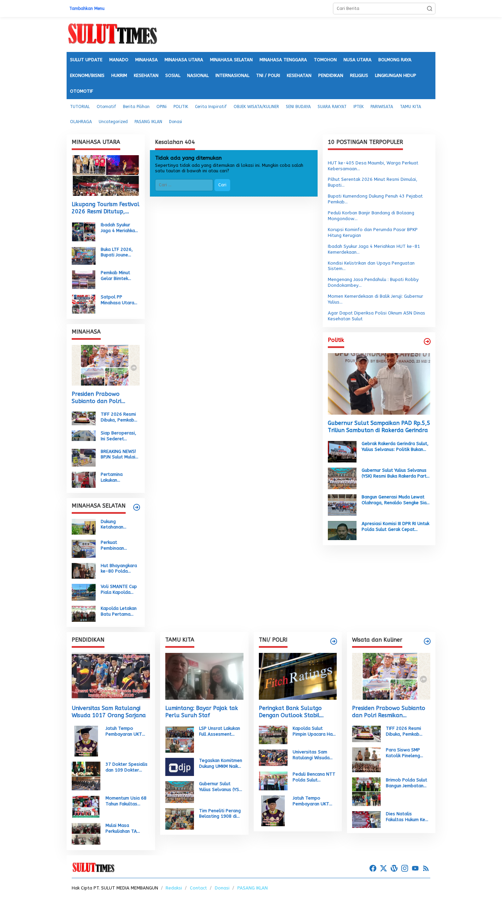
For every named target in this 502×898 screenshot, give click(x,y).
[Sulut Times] (112, 34)
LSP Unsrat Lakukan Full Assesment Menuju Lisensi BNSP (220, 731)
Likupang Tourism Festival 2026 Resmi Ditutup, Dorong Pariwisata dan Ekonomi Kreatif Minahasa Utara (105, 208)
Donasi (222, 887)
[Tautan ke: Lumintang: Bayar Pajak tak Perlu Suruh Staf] (204, 676)
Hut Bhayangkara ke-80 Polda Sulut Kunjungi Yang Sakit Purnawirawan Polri (119, 569)
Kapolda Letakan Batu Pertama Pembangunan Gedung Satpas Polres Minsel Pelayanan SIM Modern (119, 611)
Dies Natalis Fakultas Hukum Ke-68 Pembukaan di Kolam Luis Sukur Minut (407, 817)
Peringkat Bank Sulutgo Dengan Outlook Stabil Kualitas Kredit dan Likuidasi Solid (296, 712)
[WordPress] (394, 868)
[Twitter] (383, 868)
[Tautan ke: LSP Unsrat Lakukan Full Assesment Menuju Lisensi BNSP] (179, 738)
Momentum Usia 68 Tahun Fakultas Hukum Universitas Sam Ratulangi (126, 801)
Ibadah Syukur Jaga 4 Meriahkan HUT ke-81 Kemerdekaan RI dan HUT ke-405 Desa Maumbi (119, 228)
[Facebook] (372, 868)
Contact (198, 887)
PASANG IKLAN (252, 887)
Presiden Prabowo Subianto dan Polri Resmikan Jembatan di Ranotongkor (101, 398)
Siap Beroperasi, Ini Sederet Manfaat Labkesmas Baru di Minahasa (118, 436)
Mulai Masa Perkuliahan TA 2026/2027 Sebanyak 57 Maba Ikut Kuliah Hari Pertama (126, 828)
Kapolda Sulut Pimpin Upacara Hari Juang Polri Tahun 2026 (314, 731)
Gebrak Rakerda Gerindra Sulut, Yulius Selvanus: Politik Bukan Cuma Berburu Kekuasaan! (395, 447)
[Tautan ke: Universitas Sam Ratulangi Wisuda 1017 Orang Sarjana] (111, 676)
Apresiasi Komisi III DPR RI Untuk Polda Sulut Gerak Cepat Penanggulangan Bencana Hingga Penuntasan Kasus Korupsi (395, 527)
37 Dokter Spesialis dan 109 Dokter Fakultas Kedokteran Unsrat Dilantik (127, 767)
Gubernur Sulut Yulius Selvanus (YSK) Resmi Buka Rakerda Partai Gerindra (396, 473)
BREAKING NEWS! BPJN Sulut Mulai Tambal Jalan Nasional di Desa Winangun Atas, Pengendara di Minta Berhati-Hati (119, 454)
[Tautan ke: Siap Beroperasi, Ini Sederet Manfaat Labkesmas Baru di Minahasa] (84, 435)
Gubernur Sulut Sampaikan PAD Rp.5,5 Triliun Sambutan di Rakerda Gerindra (379, 426)
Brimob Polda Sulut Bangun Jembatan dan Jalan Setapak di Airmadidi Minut (406, 783)
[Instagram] (404, 868)
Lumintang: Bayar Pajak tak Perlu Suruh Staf (201, 712)
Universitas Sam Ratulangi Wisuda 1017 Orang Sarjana (109, 712)
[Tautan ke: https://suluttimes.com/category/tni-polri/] (334, 641)
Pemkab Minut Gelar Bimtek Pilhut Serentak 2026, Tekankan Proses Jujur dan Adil (118, 276)
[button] (429, 8)
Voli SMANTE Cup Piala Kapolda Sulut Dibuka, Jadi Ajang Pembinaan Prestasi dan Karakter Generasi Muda (120, 589)
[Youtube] (415, 868)
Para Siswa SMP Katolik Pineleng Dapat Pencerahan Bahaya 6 (405, 753)
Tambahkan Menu (86, 8)
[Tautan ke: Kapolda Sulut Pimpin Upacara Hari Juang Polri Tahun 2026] (273, 734)
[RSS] (425, 868)
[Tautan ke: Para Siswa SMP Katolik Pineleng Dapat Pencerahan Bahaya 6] (366, 759)
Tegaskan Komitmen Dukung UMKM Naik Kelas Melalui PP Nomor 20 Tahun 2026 (220, 763)
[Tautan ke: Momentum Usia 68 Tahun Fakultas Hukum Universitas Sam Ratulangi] (86, 806)
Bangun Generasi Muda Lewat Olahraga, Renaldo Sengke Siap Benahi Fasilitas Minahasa (395, 500)
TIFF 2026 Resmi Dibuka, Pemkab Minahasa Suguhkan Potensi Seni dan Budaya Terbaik (119, 417)
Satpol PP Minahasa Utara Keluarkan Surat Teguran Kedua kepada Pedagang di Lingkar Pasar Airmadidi (120, 300)
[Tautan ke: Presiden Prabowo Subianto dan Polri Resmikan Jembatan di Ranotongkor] (106, 365)
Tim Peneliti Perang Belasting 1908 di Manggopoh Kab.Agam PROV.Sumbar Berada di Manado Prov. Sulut (220, 814)
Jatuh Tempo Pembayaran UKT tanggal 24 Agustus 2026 (127, 731)
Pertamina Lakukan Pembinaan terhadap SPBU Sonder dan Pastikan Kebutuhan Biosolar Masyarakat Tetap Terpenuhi (118, 477)
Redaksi (174, 887)
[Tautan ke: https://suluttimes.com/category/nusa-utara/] (427, 341)
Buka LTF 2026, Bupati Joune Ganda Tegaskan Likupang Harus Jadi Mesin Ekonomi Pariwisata (118, 252)
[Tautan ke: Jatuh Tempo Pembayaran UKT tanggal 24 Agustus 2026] (86, 740)
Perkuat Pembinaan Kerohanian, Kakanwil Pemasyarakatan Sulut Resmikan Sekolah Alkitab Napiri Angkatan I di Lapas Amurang (120, 545)
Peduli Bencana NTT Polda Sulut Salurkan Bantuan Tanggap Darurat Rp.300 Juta (314, 777)
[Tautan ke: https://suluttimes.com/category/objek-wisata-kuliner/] (427, 641)
